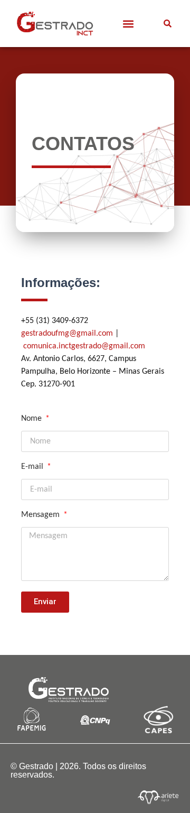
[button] (128, 23)
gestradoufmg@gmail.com (67, 333)
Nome (32, 418)
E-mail (33, 467)
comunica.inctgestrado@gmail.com (84, 346)
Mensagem (41, 515)
